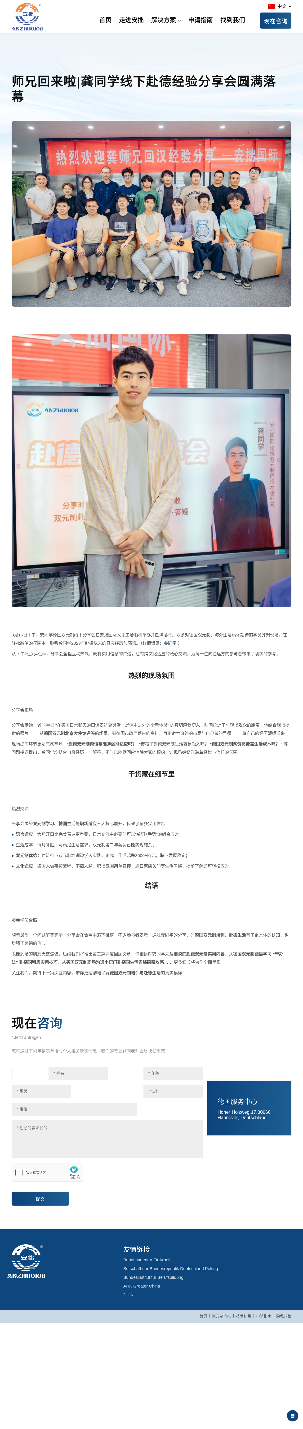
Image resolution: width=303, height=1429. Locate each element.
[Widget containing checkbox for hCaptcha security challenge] (47, 1173)
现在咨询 (276, 21)
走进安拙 (131, 20)
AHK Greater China (141, 1286)
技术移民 (243, 1316)
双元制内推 (221, 1316)
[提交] (40, 1194)
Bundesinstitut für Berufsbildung (153, 1277)
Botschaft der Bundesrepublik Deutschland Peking (170, 1268)
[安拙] (27, 16)
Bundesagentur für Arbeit (146, 1260)
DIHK (128, 1294)
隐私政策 (283, 1316)
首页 (105, 20)
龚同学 (170, 643)
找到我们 (232, 20)
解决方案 (163, 20)
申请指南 (200, 20)
